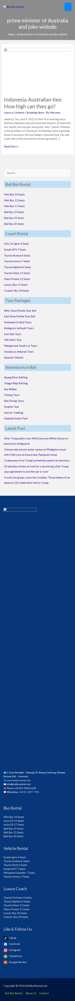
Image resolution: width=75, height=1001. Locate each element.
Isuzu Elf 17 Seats (13, 824)
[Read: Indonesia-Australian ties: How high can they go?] (37, 69)
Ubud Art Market (13, 357)
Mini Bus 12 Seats (14, 200)
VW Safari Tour (13, 339)
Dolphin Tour (11, 406)
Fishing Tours (12, 394)
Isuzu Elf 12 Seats (13, 820)
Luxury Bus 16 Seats (15, 913)
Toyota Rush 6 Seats (15, 864)
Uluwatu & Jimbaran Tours (19, 351)
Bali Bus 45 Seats (14, 223)
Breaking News (35, 112)
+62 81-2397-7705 (29, 792)
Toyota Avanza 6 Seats (17, 255)
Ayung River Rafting (16, 377)
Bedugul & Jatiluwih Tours (19, 328)
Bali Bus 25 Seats (14, 212)
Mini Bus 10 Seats (14, 194)
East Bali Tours (12, 334)
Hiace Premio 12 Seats (17, 278)
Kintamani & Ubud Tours (18, 322)
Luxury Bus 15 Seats (16, 284)
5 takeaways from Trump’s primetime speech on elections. (37, 460)
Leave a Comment (14, 112)
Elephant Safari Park (16, 418)
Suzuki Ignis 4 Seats (14, 857)
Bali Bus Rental (13, 993)
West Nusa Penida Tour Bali (20, 310)
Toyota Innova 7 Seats (17, 261)
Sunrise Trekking (13, 412)
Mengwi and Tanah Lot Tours (20, 345)
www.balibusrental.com (19, 780)
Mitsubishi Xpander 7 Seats (19, 872)
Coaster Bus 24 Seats (16, 290)
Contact (44, 993)
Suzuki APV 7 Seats (15, 249)
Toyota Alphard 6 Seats (17, 267)
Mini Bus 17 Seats (14, 206)
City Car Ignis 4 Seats (16, 243)
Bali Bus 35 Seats (14, 217)
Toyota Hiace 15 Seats (17, 273)
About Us (31, 993)
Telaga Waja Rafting (16, 383)
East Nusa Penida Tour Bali (19, 316)
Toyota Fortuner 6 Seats (17, 897)
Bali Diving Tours (14, 400)
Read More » (11, 146)
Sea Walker (10, 389)
